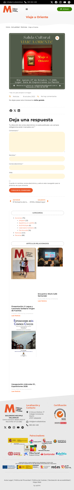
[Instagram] (60, 2)
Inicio (8, 27)
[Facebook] (56, 2)
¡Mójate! (22, 220)
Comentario (14, 130)
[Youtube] (64, 2)
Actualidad (15, 27)
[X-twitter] (51, 2)
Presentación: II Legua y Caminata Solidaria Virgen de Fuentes (23, 308)
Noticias (24, 27)
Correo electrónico (16, 164)
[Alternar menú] (27, 9)
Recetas (18, 235)
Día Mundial (23, 230)
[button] (11, 110)
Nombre (12, 155)
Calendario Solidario (26, 228)
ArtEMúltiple (24, 225)
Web (10, 172)
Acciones (18, 218)
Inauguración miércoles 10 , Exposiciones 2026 (23, 385)
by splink (37, 485)
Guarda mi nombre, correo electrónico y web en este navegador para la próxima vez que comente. (34, 184)
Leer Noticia (15, 316)
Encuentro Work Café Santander (47, 295)
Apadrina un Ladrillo (26, 223)
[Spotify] (69, 2)
